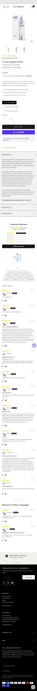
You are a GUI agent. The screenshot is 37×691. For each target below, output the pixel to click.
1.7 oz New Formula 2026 (11, 111)
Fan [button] (23, 279)
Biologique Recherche (9, 58)
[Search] (8, 7)
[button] (6, 56)
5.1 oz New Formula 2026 (11, 106)
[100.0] (17, 257)
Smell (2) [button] (7, 279)
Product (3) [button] (9, 276)
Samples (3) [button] (20, 276)
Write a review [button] (18, 246)
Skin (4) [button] (26, 272)
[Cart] (32, 7)
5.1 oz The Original (9, 102)
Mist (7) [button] (10, 272)
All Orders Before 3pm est (16, 557)
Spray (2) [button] (16, 279)
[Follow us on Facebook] (4, 583)
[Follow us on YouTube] (12, 583)
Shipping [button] (30, 279)
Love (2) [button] (29, 276)
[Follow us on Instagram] (8, 583)
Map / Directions (7, 605)
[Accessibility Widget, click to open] (34, 345)
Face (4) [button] (18, 272)
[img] (5, 290)
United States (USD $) (8, 665)
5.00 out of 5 (23, 228)
